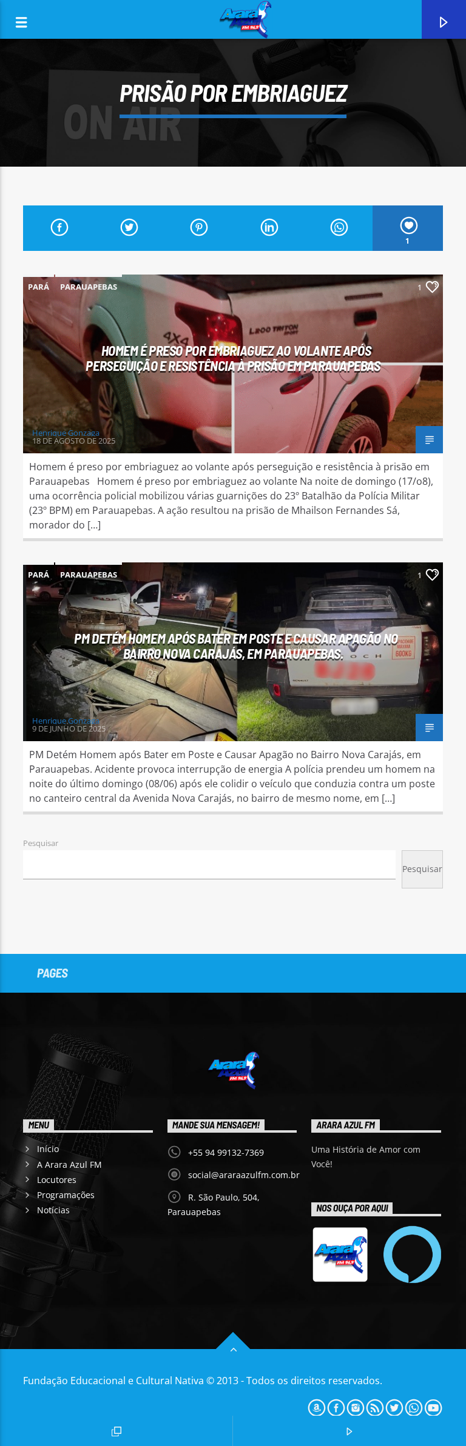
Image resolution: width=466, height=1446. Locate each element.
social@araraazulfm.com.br (244, 1175)
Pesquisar (40, 843)
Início (48, 1148)
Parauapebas (88, 286)
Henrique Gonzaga (66, 432)
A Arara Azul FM (69, 1164)
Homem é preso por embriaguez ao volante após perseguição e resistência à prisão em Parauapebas (233, 357)
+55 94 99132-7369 (226, 1152)
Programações (66, 1195)
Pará (38, 286)
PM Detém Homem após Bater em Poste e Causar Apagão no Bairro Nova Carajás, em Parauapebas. (235, 645)
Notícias (53, 1210)
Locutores (56, 1179)
